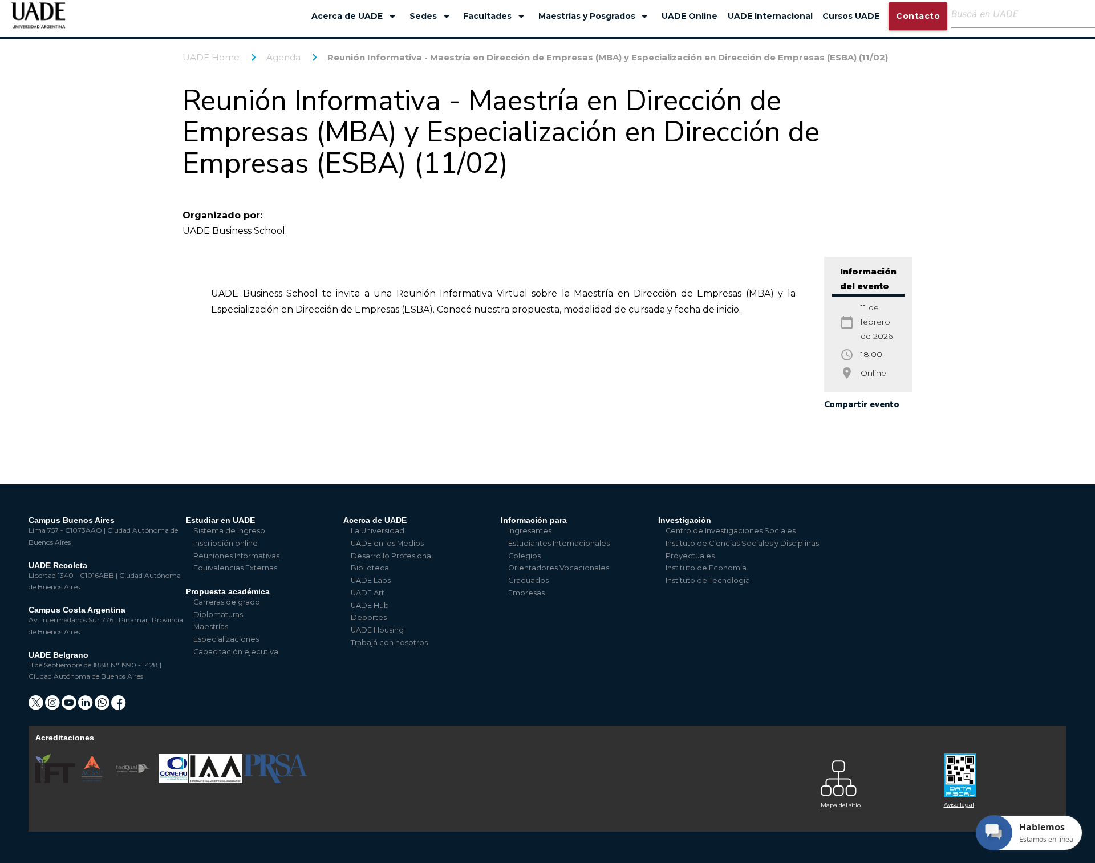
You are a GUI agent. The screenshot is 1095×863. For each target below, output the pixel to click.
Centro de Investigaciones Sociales (731, 530)
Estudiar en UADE (220, 520)
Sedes (431, 16)
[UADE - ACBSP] (92, 780)
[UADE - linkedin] (86, 706)
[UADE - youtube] (70, 706)
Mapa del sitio (841, 805)
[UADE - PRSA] (275, 780)
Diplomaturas (218, 614)
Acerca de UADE (355, 16)
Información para (534, 520)
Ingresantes (529, 530)
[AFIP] (998, 771)
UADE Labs (371, 580)
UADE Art (367, 593)
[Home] (38, 21)
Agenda (283, 57)
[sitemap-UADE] (875, 775)
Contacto (918, 16)
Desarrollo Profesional (392, 556)
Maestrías (210, 626)
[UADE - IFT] (56, 780)
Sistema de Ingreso (229, 530)
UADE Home (211, 57)
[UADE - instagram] (53, 706)
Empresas (526, 593)
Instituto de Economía (706, 568)
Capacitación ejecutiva (235, 651)
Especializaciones (226, 639)
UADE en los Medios (387, 543)
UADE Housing (377, 630)
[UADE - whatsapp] (103, 706)
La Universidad (377, 530)
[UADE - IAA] (216, 780)
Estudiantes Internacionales (559, 543)
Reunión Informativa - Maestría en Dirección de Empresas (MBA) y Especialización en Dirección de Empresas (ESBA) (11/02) (607, 57)
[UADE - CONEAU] (174, 780)
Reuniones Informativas (236, 556)
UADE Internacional (770, 16)
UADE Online (689, 16)
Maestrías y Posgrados (595, 16)
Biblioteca (370, 568)
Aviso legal (959, 804)
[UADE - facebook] (118, 706)
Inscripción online (225, 543)
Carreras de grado (226, 602)
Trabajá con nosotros (389, 642)
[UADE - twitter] (37, 706)
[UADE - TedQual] (133, 780)
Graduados (528, 580)
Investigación (684, 520)
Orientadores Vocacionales (558, 568)
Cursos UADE (850, 16)
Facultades (495, 16)
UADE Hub (370, 605)
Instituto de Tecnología (708, 580)
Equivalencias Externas (235, 568)
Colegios (524, 556)
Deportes (369, 617)
